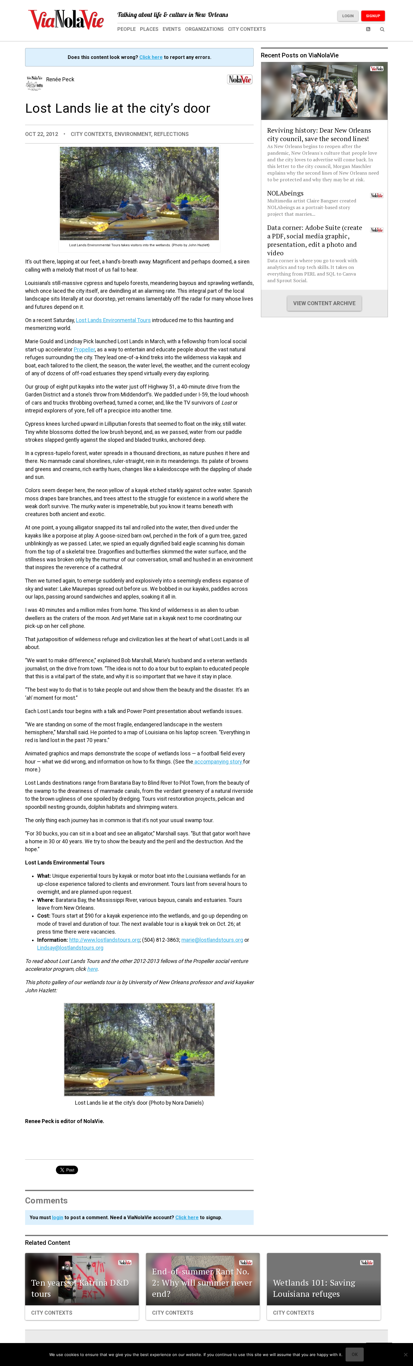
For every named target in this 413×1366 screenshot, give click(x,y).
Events (172, 29)
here (92, 969)
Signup (373, 16)
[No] (405, 1354)
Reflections (171, 134)
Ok (355, 1354)
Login (348, 16)
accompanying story (218, 762)
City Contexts (247, 29)
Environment (133, 134)
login (57, 1217)
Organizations (204, 29)
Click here (151, 57)
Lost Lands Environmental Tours (113, 320)
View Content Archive (324, 303)
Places (149, 29)
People (126, 29)
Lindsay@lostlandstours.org (70, 948)
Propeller (84, 350)
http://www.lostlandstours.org (104, 940)
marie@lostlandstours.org (212, 940)
